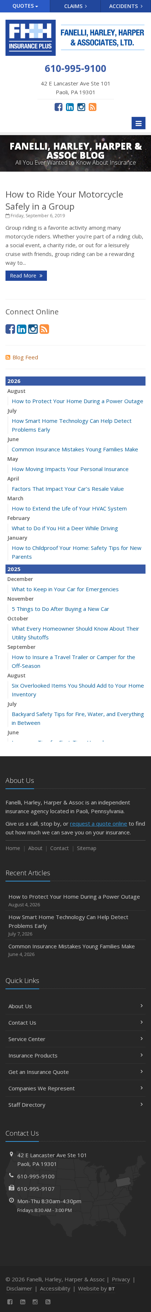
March (15, 498)
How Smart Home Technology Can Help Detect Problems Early (68, 925)
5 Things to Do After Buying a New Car (60, 608)
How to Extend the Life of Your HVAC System (69, 508)
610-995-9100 (36, 1176)
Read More (24, 275)
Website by (96, 1288)
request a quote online (98, 823)
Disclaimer (19, 1288)
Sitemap (86, 848)
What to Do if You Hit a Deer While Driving (65, 528)
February (18, 518)
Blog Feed (25, 357)
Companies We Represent (41, 1088)
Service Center (26, 1039)
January (17, 537)
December (20, 578)
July (12, 410)
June (13, 439)
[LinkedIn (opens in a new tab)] (70, 106)
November (20, 598)
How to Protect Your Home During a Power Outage (77, 401)
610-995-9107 (36, 1188)
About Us (20, 1006)
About (35, 848)
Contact (59, 848)
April (13, 478)
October (17, 618)
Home (12, 848)
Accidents (124, 6)
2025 (14, 569)
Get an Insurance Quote (38, 1071)
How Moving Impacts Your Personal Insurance (70, 469)
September (21, 646)
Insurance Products (33, 1055)
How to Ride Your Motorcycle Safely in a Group (64, 200)
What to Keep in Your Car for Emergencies (65, 589)
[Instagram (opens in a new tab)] (81, 106)
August (16, 390)
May (12, 458)
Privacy (121, 1279)
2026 (14, 381)
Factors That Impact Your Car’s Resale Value (68, 488)
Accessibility (55, 1288)
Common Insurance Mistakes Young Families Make (75, 449)
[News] (92, 106)
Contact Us (22, 1022)
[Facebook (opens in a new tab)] (58, 106)
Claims (74, 6)
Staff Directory (26, 1104)
